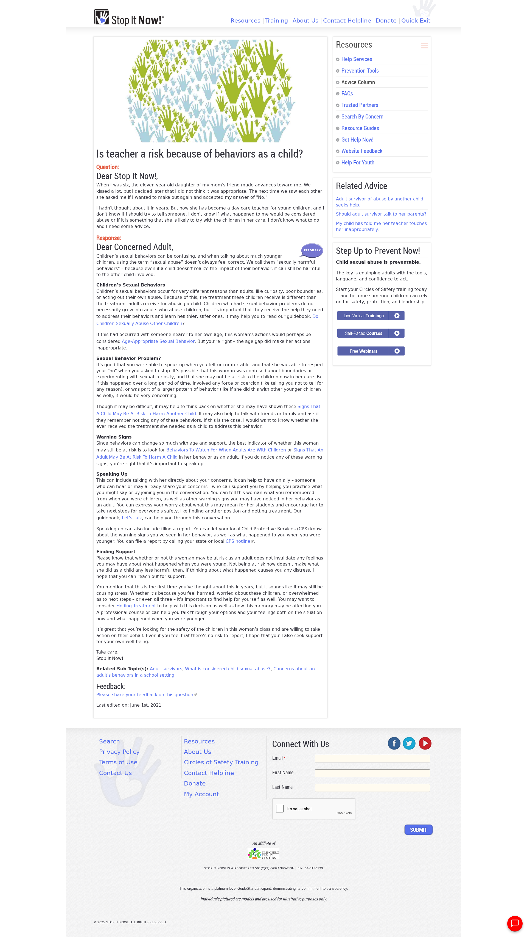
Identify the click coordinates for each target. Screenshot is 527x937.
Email (279, 758)
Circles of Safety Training (221, 762)
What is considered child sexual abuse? (228, 668)
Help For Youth (357, 162)
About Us (305, 21)
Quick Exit (415, 21)
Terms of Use (118, 762)
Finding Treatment (136, 605)
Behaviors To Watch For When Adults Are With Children (226, 450)
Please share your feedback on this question (146, 694)
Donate (386, 21)
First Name (282, 772)
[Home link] (129, 17)
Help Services (356, 59)
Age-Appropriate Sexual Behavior (158, 341)
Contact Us (115, 773)
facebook (394, 743)
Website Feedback (361, 151)
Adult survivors (166, 668)
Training (276, 21)
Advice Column (358, 82)
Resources (245, 21)
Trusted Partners (359, 105)
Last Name (282, 787)
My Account (201, 794)
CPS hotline (240, 541)
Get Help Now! (357, 139)
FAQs (347, 93)
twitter (409, 743)
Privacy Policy (119, 751)
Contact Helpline (347, 21)
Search (109, 741)
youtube (424, 743)
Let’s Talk (132, 517)
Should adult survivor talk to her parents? (381, 214)
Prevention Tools (360, 70)
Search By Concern (362, 116)
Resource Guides (360, 128)
